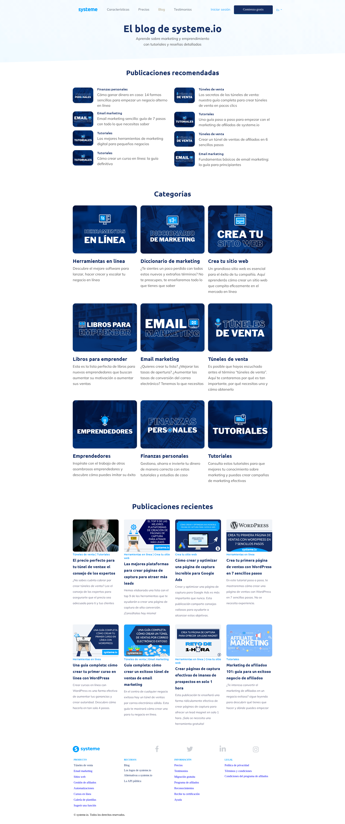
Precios (143, 9)
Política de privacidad (237, 765)
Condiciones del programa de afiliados (246, 776)
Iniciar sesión (220, 9)
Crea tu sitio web (186, 554)
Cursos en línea (82, 793)
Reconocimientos (184, 788)
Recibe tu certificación (187, 793)
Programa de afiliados (186, 782)
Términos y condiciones (238, 770)
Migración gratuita (184, 776)
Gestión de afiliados (85, 782)
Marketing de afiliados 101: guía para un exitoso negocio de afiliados (248, 671)
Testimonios (183, 9)
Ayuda (178, 799)
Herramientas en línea (138, 554)
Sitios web (80, 776)
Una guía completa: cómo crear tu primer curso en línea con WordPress (95, 671)
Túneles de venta (84, 554)
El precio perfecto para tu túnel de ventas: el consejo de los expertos (94, 566)
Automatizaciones (84, 788)
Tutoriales (103, 554)
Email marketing (158, 659)
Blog (161, 9)
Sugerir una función (85, 805)
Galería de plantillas (85, 799)
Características (118, 9)
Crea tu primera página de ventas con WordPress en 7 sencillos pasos (249, 566)
